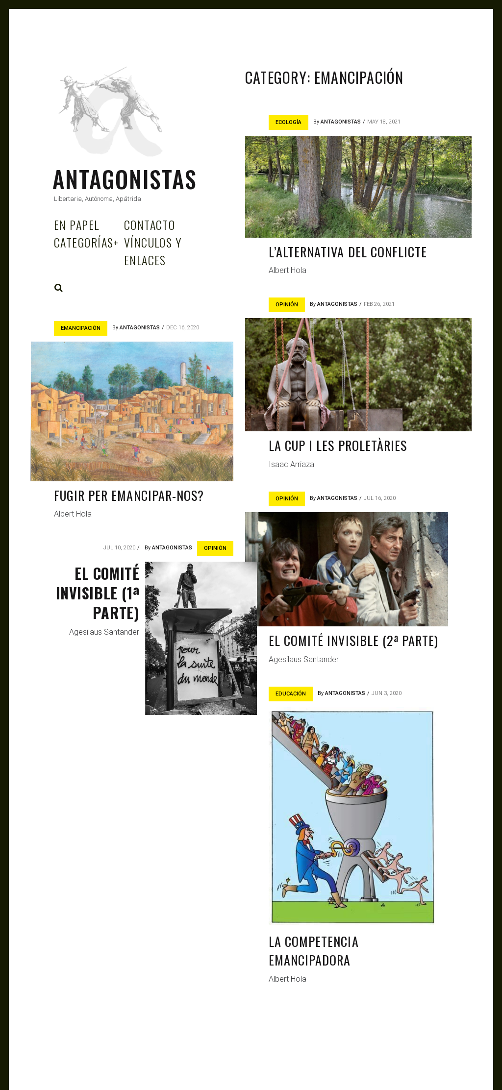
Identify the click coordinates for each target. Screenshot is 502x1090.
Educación (291, 694)
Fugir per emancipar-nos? (129, 495)
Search (59, 287)
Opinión (287, 304)
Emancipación (80, 328)
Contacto (150, 224)
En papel (77, 224)
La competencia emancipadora (314, 950)
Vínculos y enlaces (152, 251)
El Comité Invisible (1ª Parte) (98, 592)
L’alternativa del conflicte (348, 251)
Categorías (86, 242)
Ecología (288, 122)
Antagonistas (124, 179)
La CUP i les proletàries (338, 445)
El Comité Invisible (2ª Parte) (353, 640)
